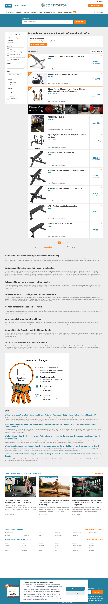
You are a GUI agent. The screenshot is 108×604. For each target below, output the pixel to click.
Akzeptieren (75, 588)
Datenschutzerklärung (69, 602)
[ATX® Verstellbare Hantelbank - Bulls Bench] (37, 194)
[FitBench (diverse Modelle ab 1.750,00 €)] (37, 79)
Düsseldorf (41, 545)
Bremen (74, 543)
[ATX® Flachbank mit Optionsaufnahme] (37, 212)
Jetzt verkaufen (95, 5)
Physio (16, 5)
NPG (40, 535)
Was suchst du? (26, 18)
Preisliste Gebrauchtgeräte (66, 12)
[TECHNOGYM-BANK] (37, 123)
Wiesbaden (75, 550)
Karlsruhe (24, 547)
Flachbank (10, 40)
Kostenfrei (12, 96)
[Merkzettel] (94, 12)
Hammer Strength (93, 532)
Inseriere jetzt (48, 247)
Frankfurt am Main (77, 545)
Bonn (56, 543)
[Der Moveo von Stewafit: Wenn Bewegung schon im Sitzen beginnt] (20, 486)
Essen (56, 545)
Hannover (7, 547)
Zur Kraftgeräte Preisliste (37, 44)
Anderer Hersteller (9, 532)
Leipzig (57, 547)
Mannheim (75, 547)
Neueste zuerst (96, 51)
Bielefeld (24, 543)
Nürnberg (24, 550)
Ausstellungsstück (14, 59)
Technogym (51, 119)
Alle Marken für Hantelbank (93, 529)
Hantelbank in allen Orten (94, 539)
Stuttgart (41, 550)
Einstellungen (75, 593)
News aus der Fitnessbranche (14, 477)
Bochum (41, 543)
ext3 (49, 58)
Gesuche (18, 12)
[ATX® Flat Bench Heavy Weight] (37, 229)
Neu (11, 49)
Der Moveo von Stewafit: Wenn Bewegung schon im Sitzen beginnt (18, 501)
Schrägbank (10, 42)
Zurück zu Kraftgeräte (15, 38)
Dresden (7, 545)
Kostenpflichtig (14, 98)
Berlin (6, 543)
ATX (49, 155)
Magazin (33, 12)
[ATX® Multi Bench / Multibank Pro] (37, 158)
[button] (15, 67)
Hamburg (91, 545)
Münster (7, 550)
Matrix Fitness (52, 93)
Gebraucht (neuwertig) (16, 52)
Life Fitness (8, 535)
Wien (56, 550)
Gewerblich (13, 82)
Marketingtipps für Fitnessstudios (48, 477)
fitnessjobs (26, 12)
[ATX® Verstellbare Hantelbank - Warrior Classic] (37, 176)
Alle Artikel (98, 473)
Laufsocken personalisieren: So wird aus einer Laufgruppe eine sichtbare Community (54, 502)
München (91, 547)
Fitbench (50, 76)
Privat (11, 85)
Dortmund (91, 543)
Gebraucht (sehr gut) (15, 54)
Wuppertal (91, 550)
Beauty (23, 5)
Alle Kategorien (9, 12)
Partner (40, 12)
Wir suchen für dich (49, 12)
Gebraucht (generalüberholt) (17, 57)
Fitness (8, 5)
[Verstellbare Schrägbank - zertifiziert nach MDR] (37, 62)
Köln (40, 547)
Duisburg (24, 545)
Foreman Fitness (76, 532)
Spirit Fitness (52, 139)
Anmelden (100, 12)
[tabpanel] (20, 496)
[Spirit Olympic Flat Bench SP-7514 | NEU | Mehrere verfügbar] (37, 140)
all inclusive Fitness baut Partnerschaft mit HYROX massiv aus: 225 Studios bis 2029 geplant (87, 502)
